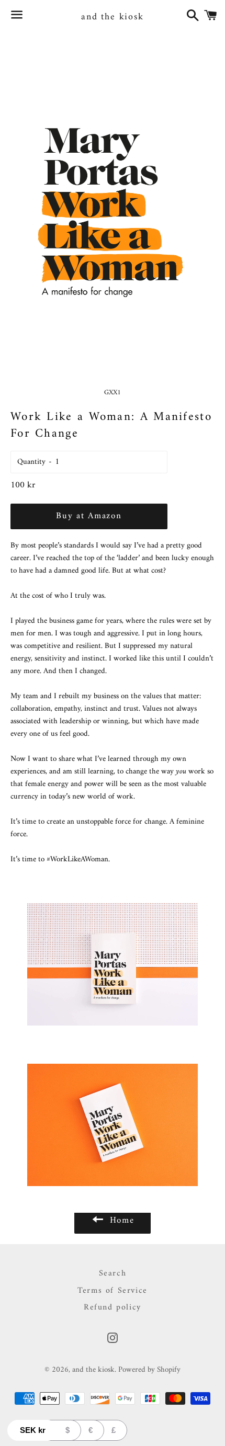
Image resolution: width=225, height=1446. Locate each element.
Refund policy (112, 1307)
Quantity (31, 462)
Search (113, 1273)
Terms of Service (112, 1290)
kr (33, 1430)
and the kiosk (112, 17)
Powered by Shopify (149, 1370)
